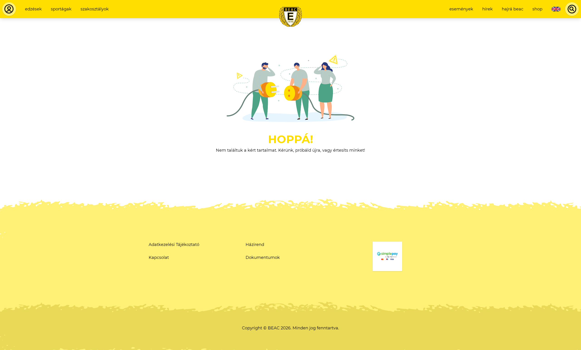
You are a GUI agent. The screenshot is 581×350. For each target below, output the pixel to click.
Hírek (487, 9)
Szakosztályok (95, 9)
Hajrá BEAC (512, 9)
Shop (537, 9)
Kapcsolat (159, 257)
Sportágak (61, 9)
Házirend (255, 244)
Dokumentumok (263, 257)
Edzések (33, 9)
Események (461, 9)
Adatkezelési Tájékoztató (174, 244)
